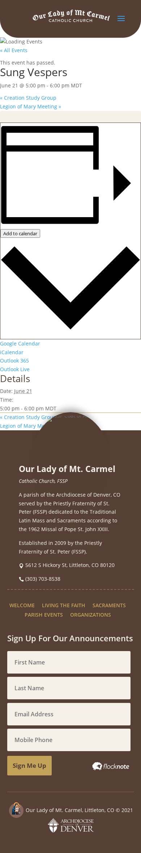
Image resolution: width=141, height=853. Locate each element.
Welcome (22, 605)
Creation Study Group (28, 97)
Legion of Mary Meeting (30, 106)
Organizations (90, 614)
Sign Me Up (29, 765)
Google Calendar (20, 343)
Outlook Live (15, 369)
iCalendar (12, 352)
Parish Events (44, 614)
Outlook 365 (14, 360)
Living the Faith (63, 605)
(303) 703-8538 (42, 578)
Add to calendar (20, 233)
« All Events (13, 50)
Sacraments (109, 605)
